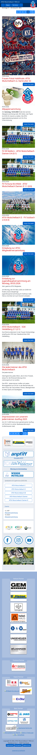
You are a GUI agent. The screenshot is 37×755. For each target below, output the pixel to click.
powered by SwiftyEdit (18, 750)
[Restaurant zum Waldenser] (18, 463)
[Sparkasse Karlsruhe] (24, 728)
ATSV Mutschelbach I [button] (18, 485)
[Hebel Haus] (18, 618)
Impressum (10, 745)
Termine (15, 5)
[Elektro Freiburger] (27, 732)
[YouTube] (29, 540)
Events (7, 506)
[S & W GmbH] (18, 628)
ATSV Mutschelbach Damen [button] (18, 496)
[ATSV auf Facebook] (7, 540)
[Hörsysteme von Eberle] (11, 732)
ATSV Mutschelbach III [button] (18, 493)
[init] (14, 735)
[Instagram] (18, 540)
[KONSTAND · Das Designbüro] (24, 721)
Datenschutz (26, 745)
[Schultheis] (20, 735)
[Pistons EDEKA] (18, 597)
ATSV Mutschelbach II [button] (18, 489)
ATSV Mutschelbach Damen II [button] (18, 500)
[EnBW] (18, 699)
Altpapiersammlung (11, 513)
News (8, 5)
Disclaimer (18, 745)
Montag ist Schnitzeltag (18, 469)
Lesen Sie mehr (29, 84)
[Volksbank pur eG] (12, 691)
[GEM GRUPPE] (18, 586)
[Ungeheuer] (18, 639)
